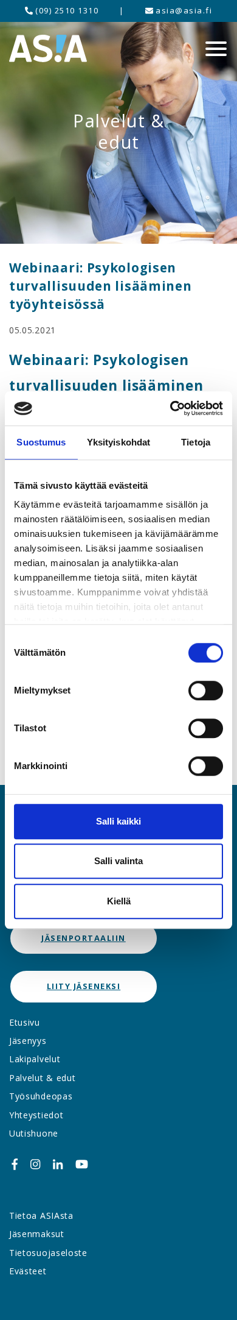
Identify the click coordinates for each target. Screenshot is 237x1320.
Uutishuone (33, 1133)
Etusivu (24, 1022)
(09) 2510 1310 (66, 10)
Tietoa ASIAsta (41, 1215)
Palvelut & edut (42, 1078)
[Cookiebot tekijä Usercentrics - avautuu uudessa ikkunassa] (170, 408)
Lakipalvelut (34, 1059)
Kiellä (119, 901)
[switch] (205, 690)
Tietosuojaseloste (48, 1252)
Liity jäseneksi (84, 986)
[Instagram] (35, 1164)
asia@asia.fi (183, 10)
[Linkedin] (58, 1164)
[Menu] (216, 49)
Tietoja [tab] (195, 442)
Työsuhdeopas (40, 1096)
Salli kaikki (118, 821)
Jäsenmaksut (36, 1234)
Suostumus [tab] (41, 442)
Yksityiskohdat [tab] (118, 442)
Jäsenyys (28, 1040)
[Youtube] (81, 1164)
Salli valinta (118, 861)
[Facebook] (15, 1164)
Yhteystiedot (36, 1115)
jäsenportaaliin (83, 937)
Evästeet (28, 1271)
